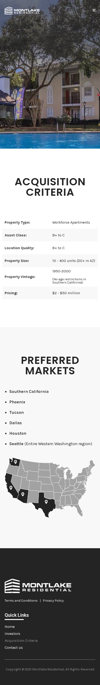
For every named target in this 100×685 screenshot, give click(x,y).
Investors (12, 633)
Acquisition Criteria (21, 640)
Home (10, 626)
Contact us (14, 647)
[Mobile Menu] (94, 10)
